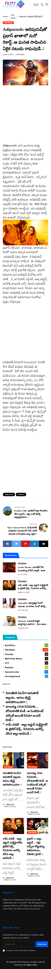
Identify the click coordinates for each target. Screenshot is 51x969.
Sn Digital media (30, 965)
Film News (8, 23)
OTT (26, 663)
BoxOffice (26, 645)
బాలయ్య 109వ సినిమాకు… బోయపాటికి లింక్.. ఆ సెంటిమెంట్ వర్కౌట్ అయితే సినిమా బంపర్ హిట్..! (24, 713)
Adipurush (9, 494)
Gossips (26, 654)
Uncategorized (26, 676)
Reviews (26, 667)
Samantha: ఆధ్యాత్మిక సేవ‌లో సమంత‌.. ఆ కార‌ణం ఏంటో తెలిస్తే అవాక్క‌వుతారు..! (31, 605)
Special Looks (26, 672)
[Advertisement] (25, 116)
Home (5, 16)
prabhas (21, 494)
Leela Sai (10, 804)
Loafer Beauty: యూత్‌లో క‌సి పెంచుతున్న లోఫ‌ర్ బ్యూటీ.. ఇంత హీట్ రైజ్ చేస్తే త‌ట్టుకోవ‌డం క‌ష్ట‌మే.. (32, 569)
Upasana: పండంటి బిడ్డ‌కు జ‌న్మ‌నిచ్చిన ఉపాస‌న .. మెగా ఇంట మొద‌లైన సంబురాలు (32, 623)
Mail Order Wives (26, 658)
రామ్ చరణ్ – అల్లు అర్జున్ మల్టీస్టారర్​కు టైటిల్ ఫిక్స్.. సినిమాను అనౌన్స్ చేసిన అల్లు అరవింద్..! (33, 587)
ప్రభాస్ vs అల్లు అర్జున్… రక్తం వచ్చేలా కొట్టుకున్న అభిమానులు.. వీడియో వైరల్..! (35, 846)
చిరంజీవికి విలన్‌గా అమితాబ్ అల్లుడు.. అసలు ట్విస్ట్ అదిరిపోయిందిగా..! (22, 697)
